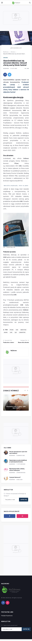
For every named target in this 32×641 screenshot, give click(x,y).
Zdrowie (13, 52)
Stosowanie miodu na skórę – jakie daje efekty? (16, 407)
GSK (17, 329)
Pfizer (11, 329)
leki (11, 332)
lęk (16, 332)
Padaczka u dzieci (8, 342)
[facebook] (5, 75)
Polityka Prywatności (7, 615)
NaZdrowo (6, 52)
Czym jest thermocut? (15, 477)
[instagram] (22, 516)
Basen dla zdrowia (23, 342)
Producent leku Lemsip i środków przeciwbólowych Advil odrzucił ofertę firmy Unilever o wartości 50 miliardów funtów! (16, 87)
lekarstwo (22, 332)
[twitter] (9, 75)
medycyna (23, 329)
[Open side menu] (2, 2)
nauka (5, 332)
